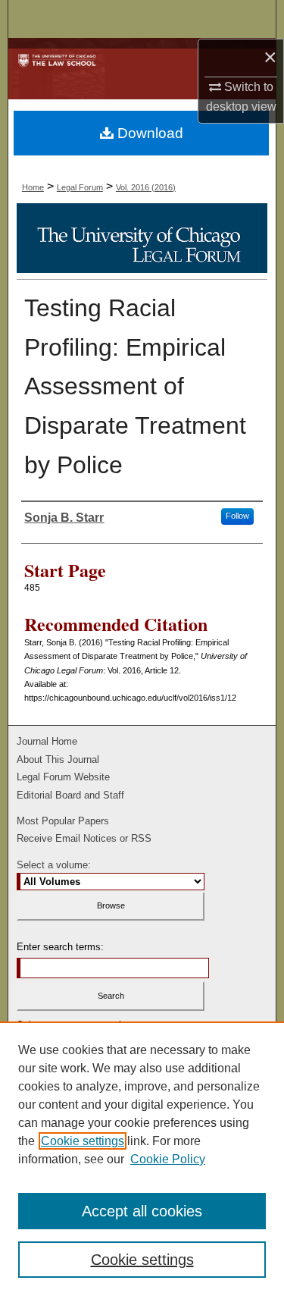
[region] (142, 1158)
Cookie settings (82, 1140)
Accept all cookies (142, 1211)
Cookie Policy (167, 1159)
